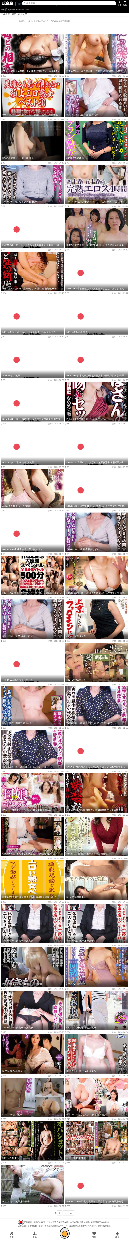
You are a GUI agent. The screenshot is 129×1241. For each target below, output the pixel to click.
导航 (125, 5)
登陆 (94, 1237)
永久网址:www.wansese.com (15, 9)
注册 (117, 1237)
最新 (35, 1237)
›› (71, 1213)
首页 (119, 5)
